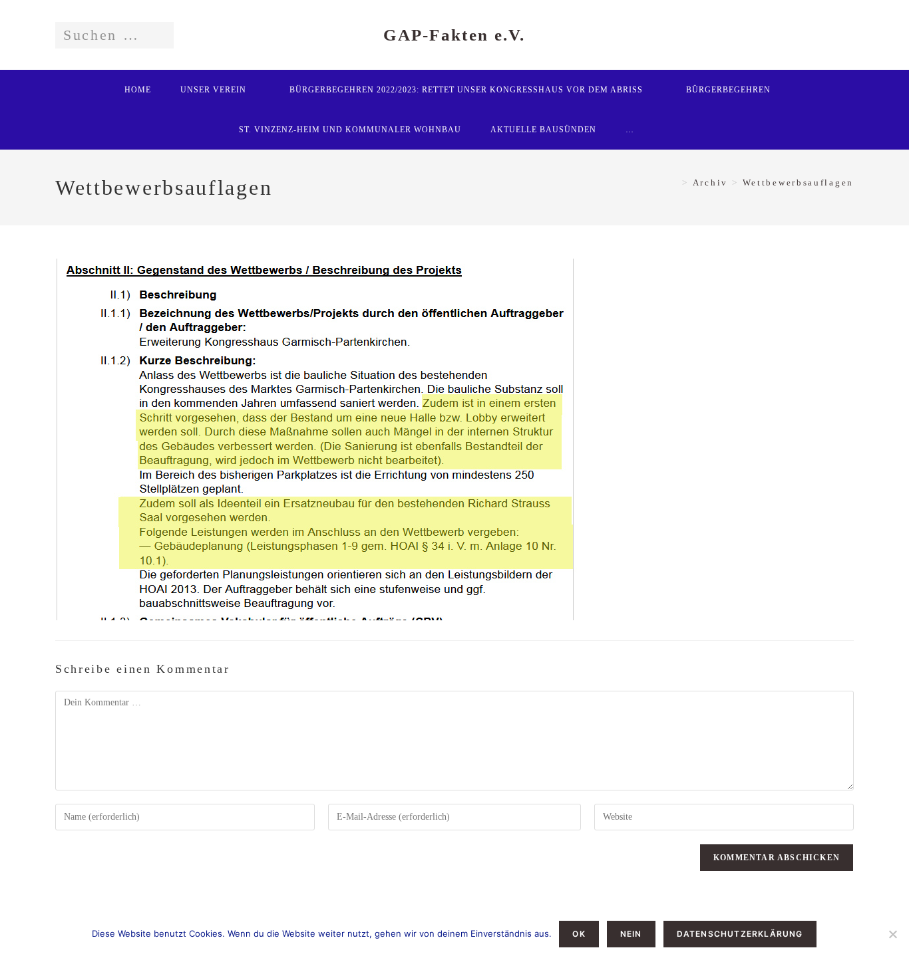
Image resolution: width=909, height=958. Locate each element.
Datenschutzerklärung (740, 934)
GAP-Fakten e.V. (454, 35)
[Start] (673, 182)
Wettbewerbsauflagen (798, 182)
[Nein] (892, 934)
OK (578, 934)
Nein (631, 934)
